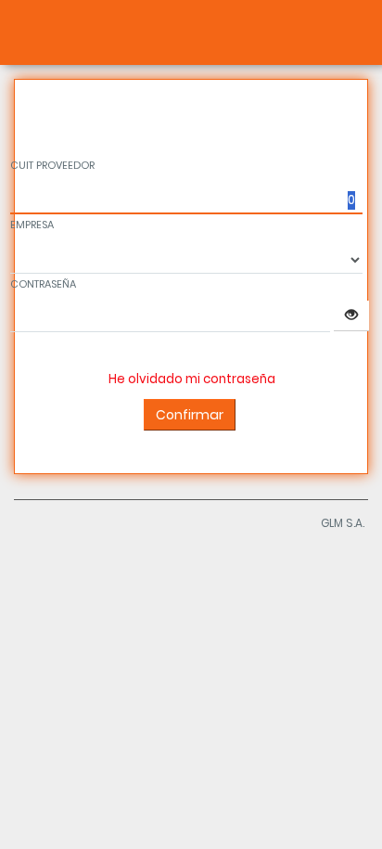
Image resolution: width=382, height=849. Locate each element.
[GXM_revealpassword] (351, 316)
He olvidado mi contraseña (191, 379)
